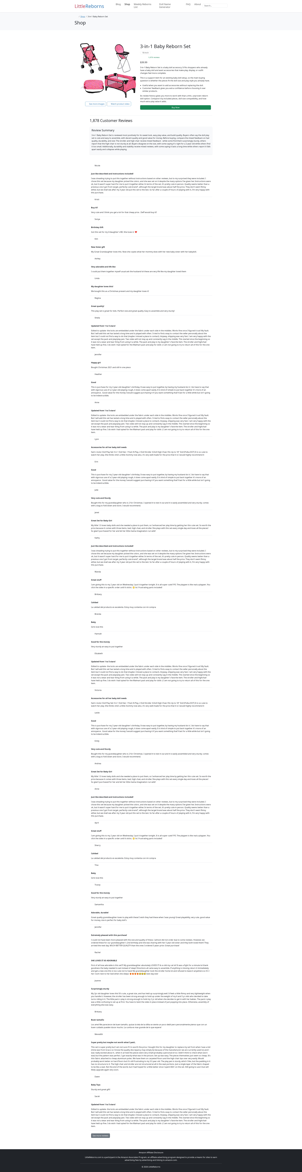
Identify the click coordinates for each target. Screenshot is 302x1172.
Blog (118, 4)
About (197, 4)
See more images (97, 104)
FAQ (188, 4)
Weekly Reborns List (142, 6)
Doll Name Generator (165, 6)
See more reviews (100, 1135)
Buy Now (176, 107)
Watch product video (120, 104)
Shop (127, 4)
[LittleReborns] (111, 4)
